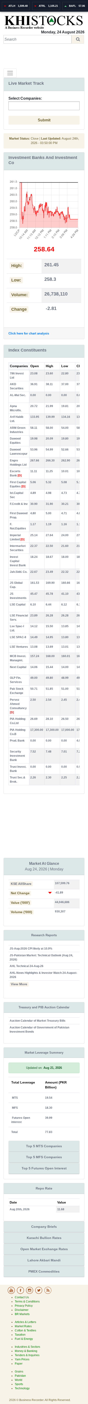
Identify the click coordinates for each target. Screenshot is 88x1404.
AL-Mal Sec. (18, 395)
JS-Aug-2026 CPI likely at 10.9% (31, 948)
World (18, 1380)
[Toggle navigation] (10, 73)
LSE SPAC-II (18, 637)
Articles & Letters (25, 1322)
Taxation (20, 1334)
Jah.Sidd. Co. (18, 572)
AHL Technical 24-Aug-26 (26, 966)
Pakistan (20, 1375)
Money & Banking (26, 1351)
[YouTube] (12, 1293)
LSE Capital (17, 604)
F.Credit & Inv (19, 504)
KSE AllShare (21, 884)
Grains (19, 1371)
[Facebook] (21, 1293)
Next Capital (18, 667)
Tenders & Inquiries (27, 1355)
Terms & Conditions (27, 1301)
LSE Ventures (19, 646)
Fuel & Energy (24, 1339)
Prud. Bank (17, 740)
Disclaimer (21, 1310)
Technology (22, 1388)
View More (19, 984)
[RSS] (48, 1293)
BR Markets (22, 1314)
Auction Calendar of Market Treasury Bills (37, 1020)
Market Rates (23, 1326)
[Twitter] (39, 1293)
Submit (44, 120)
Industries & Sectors (27, 1346)
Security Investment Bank (17, 756)
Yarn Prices (22, 1359)
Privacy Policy (24, 1305)
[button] (78, 39)
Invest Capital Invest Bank (18, 561)
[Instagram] (30, 1293)
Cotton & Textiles (25, 1330)
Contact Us (22, 1297)
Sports (19, 1384)
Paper (19, 1363)
